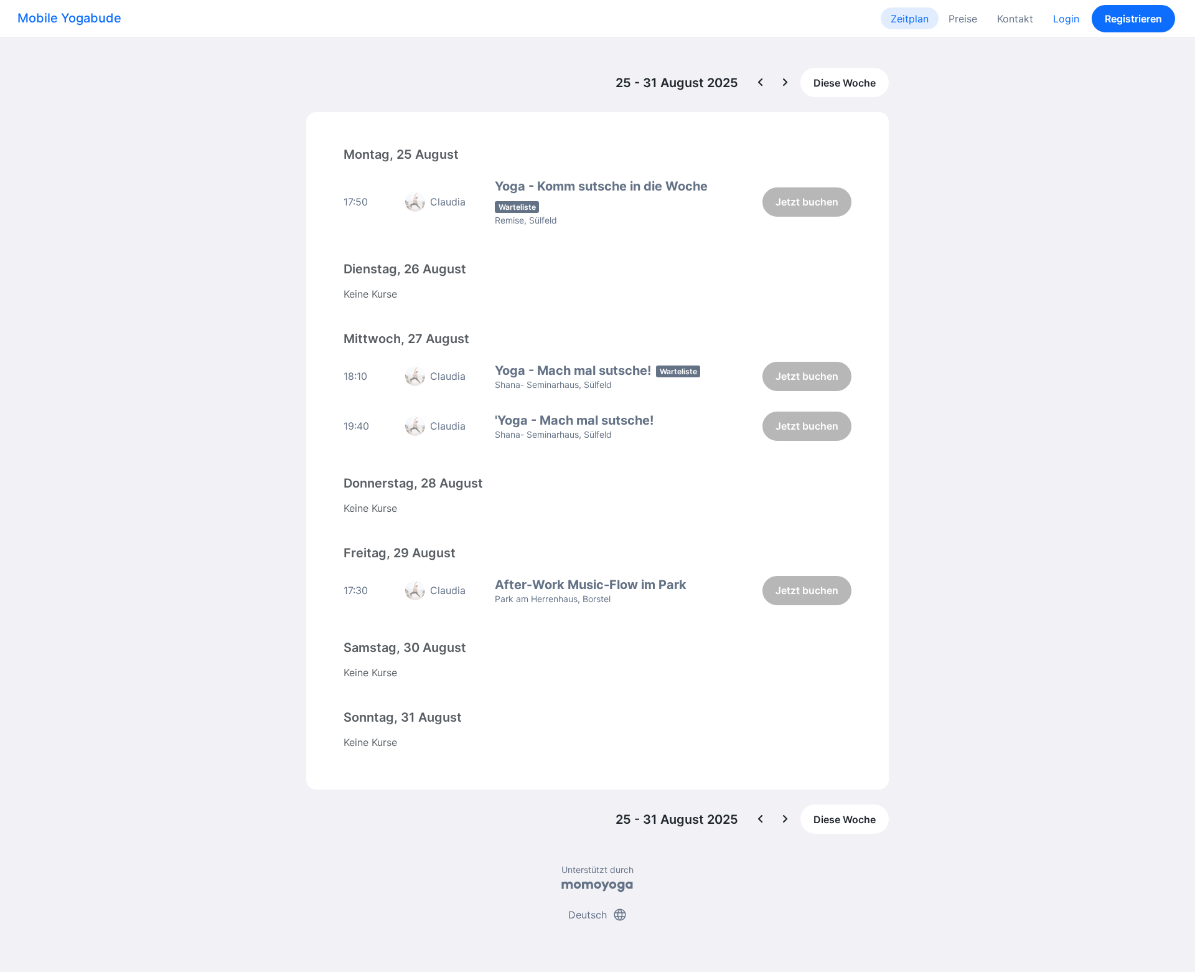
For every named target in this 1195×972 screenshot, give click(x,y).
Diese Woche (844, 83)
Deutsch (597, 914)
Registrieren (1133, 18)
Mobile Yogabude (69, 18)
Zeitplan (910, 18)
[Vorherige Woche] (760, 82)
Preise (963, 18)
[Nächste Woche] (785, 82)
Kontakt (1015, 18)
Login (1066, 18)
